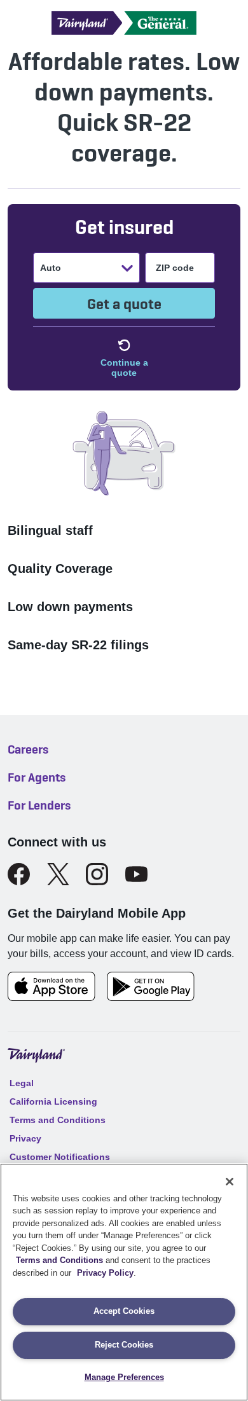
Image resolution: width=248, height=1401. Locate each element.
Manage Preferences (124, 1377)
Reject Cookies (124, 1344)
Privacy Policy (105, 1273)
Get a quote (124, 304)
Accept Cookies (124, 1311)
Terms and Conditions (59, 1260)
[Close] (230, 1182)
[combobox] (41, 267)
